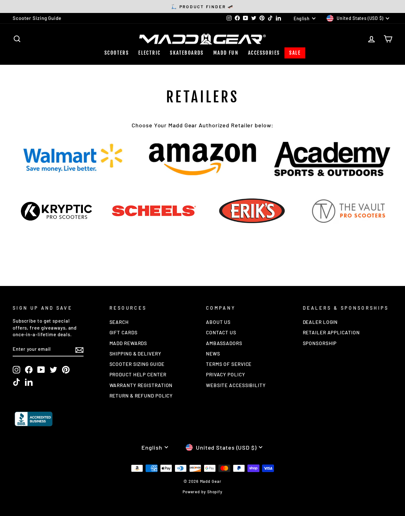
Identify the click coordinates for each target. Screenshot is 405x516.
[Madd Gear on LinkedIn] (29, 382)
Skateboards (186, 53)
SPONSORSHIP (320, 343)
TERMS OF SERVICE (229, 364)
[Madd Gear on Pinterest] (66, 369)
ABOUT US (218, 322)
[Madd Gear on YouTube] (41, 369)
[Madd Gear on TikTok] (16, 382)
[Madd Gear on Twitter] (53, 369)
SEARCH (119, 322)
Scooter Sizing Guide (37, 18)
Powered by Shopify (202, 491)
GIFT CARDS (123, 332)
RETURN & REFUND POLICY (141, 395)
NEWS (213, 353)
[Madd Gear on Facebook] (29, 369)
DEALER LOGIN (320, 322)
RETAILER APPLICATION (331, 332)
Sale (295, 53)
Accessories (264, 53)
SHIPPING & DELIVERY (135, 353)
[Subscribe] (79, 349)
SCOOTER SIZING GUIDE (137, 364)
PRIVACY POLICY (225, 374)
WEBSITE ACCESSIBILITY (236, 385)
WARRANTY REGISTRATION (141, 385)
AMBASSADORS (224, 343)
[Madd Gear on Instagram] (16, 369)
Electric (149, 53)
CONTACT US (221, 332)
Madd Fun (226, 53)
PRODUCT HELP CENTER (137, 374)
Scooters (116, 53)
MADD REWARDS (128, 343)
